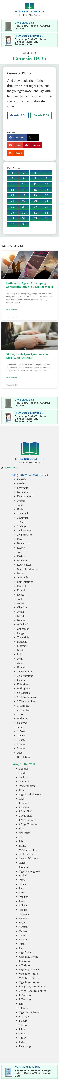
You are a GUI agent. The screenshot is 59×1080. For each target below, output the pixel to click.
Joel (19, 598)
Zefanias (24, 918)
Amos (20, 603)
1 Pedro (23, 1020)
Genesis (21, 479)
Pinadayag (25, 1046)
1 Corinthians (25, 671)
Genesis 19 (29, 53)
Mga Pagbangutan (29, 871)
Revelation (23, 756)
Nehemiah (23, 543)
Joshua (21, 500)
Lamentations (25, 581)
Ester (22, 837)
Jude (19, 752)
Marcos (23, 939)
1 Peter (21, 731)
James (20, 726)
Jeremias (24, 866)
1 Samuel (22, 513)
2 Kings (21, 526)
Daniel (21, 590)
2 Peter (21, 735)
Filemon (23, 1007)
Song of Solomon (27, 568)
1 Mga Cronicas (28, 819)
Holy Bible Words (29, 11)
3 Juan (22, 1037)
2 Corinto (24, 965)
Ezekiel (21, 586)
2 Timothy (23, 709)
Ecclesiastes (24, 564)
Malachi (22, 641)
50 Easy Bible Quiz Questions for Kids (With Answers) (27, 356)
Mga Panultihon (28, 849)
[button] (17, 137)
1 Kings (21, 521)
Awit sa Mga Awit (29, 858)
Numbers (22, 492)
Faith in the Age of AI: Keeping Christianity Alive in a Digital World (29, 284)
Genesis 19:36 (41, 115)
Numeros (24, 781)
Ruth (20, 509)
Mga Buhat (25, 952)
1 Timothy (23, 705)
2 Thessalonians (26, 701)
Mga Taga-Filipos (29, 977)
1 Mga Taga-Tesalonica (32, 986)
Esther (21, 547)
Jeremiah (22, 577)
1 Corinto (24, 960)
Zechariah (23, 637)
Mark (20, 650)
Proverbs (22, 560)
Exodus (21, 483)
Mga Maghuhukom (30, 794)
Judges (21, 504)
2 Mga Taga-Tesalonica (32, 990)
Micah (21, 615)
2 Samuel (22, 517)
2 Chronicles (24, 534)
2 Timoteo (25, 999)
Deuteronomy (25, 496)
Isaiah (20, 573)
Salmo (22, 845)
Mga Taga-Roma (28, 956)
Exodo (22, 772)
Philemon (22, 718)
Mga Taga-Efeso (28, 973)
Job (19, 551)
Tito (21, 1003)
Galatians (22, 680)
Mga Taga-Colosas (30, 982)
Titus (20, 714)
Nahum (21, 620)
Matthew (22, 645)
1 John (21, 739)
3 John (21, 748)
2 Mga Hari (25, 815)
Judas (22, 1042)
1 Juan (22, 1029)
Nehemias (24, 832)
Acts (19, 662)
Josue (22, 790)
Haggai (21, 633)
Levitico (23, 777)
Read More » (11, 310)
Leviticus (22, 487)
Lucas (22, 943)
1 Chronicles (24, 530)
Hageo (22, 922)
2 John (21, 744)
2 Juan (22, 1033)
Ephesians (23, 684)
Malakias (24, 931)
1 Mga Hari (25, 811)
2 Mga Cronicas (28, 824)
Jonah (20, 611)
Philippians (23, 688)
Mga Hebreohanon (29, 1012)
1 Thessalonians (26, 697)
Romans (22, 667)
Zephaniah (23, 628)
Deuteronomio (27, 785)
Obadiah (22, 607)
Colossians (23, 692)
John (20, 658)
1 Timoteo (25, 995)
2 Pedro (23, 1024)
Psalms (21, 556)
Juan (21, 948)
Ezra (19, 539)
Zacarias (24, 926)
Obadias (23, 896)
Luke (20, 654)
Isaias (22, 862)
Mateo (22, 935)
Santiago (24, 1016)
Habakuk (24, 913)
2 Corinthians (25, 675)
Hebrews (22, 722)
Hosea (20, 594)
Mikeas (23, 905)
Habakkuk (23, 624)
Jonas (22, 901)
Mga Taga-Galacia (29, 969)
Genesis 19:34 (17, 115)
